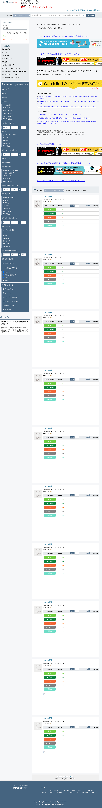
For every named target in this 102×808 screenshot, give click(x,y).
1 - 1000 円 (6, 178)
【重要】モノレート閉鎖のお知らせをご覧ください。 (37, 7)
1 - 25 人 (6, 235)
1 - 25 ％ (6, 137)
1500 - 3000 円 (8, 110)
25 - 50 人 (6, 205)
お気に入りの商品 (8, 289)
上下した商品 (54, 790)
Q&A (51, 792)
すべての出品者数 (8, 197)
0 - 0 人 (5, 200)
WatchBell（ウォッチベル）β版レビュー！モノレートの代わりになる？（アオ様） (64, 118)
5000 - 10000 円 (8, 116)
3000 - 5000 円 (8, 113)
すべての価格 (7, 105)
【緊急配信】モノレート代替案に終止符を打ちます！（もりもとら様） (60, 114)
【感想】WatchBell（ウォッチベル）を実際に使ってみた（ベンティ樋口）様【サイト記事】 (67, 107)
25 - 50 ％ (6, 140)
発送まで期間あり (10, 275)
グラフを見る (90, 15)
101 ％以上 (6, 146)
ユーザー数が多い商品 (10, 297)
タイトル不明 (47, 196)
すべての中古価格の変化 (10, 170)
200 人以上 (6, 214)
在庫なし (7, 278)
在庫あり (7, 272)
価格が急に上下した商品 (10, 301)
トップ (44, 790)
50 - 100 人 (6, 208)
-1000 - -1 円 (7, 176)
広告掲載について (8, 305)
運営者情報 (85, 792)
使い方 (44, 792)
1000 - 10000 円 (8, 181)
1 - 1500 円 (6, 108)
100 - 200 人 (7, 211)
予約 (6, 280)
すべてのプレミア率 (9, 135)
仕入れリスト (7, 293)
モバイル (94, 792)
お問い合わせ (7, 309)
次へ (71, 776)
